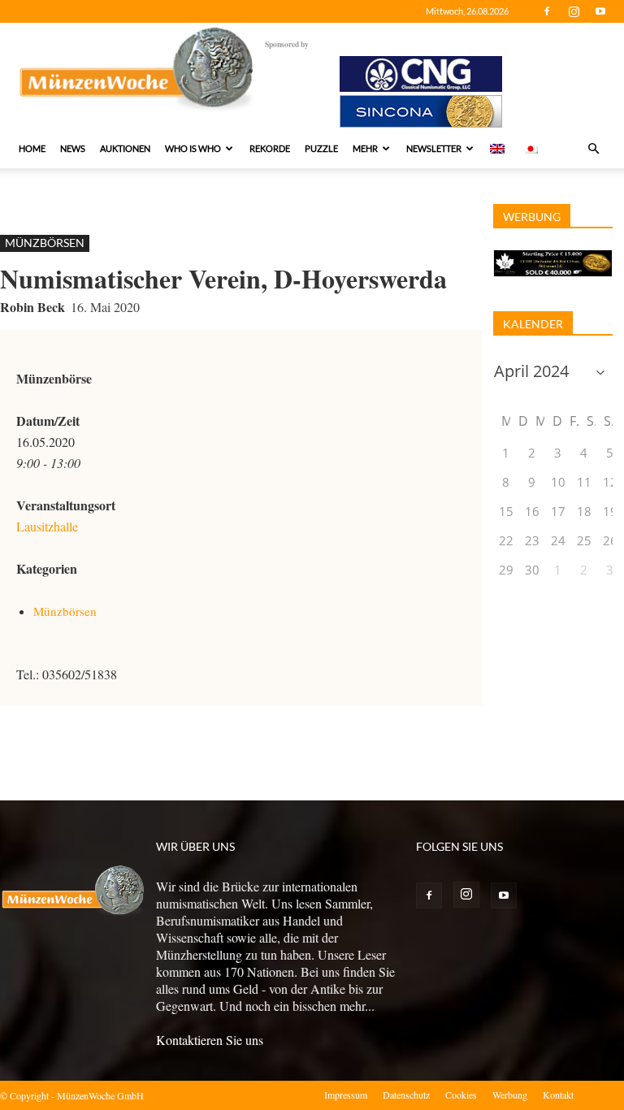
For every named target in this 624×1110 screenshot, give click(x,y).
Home (32, 148)
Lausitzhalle (47, 526)
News (72, 148)
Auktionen (125, 148)
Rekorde (269, 148)
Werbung (509, 1094)
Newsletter (434, 148)
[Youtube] (600, 11)
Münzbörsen (44, 242)
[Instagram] (573, 11)
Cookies (461, 1094)
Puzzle (321, 148)
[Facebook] (547, 11)
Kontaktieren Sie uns (209, 1039)
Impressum (345, 1094)
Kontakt (558, 1094)
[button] (593, 149)
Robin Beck (32, 306)
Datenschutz (406, 1094)
